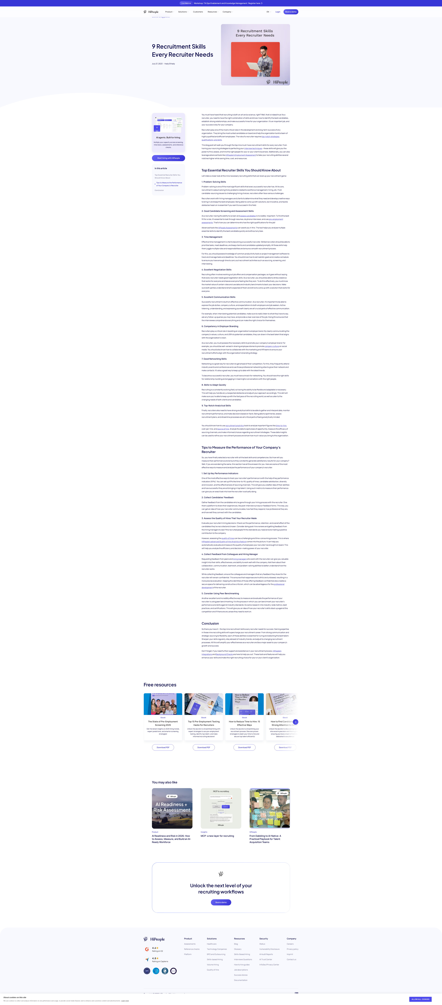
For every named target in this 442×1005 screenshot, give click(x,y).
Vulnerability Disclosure (269, 949)
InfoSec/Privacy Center (269, 964)
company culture (272, 346)
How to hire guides (242, 964)
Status (262, 944)
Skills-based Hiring (215, 959)
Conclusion (159, 190)
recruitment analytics (234, 425)
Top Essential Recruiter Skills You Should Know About (167, 176)
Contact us (291, 959)
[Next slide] (295, 722)
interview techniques (253, 148)
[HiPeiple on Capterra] (156, 959)
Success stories (240, 975)
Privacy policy (292, 949)
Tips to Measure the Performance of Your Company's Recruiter (169, 184)
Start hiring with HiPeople (168, 158)
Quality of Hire (213, 970)
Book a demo (291, 11)
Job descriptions (241, 970)
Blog (236, 944)
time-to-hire (281, 425)
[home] (151, 11)
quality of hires (228, 538)
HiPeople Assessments (227, 227)
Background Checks (224, 654)
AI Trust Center (265, 959)
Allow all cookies (420, 999)
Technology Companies (217, 949)
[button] (169, 11)
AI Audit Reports (266, 954)
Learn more (125, 1001)
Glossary (237, 949)
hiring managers (240, 559)
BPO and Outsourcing (216, 954)
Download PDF (163, 747)
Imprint (290, 954)
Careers (290, 944)
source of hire (223, 429)
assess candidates (248, 216)
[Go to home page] (154, 939)
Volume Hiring (213, 964)
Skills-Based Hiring (242, 954)
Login (277, 11)
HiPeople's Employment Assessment (241, 155)
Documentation (240, 980)
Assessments (189, 944)
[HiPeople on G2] (153, 949)
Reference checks (191, 949)
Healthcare (211, 944)
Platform (188, 954)
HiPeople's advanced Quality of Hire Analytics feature (224, 541)
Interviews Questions (243, 959)
